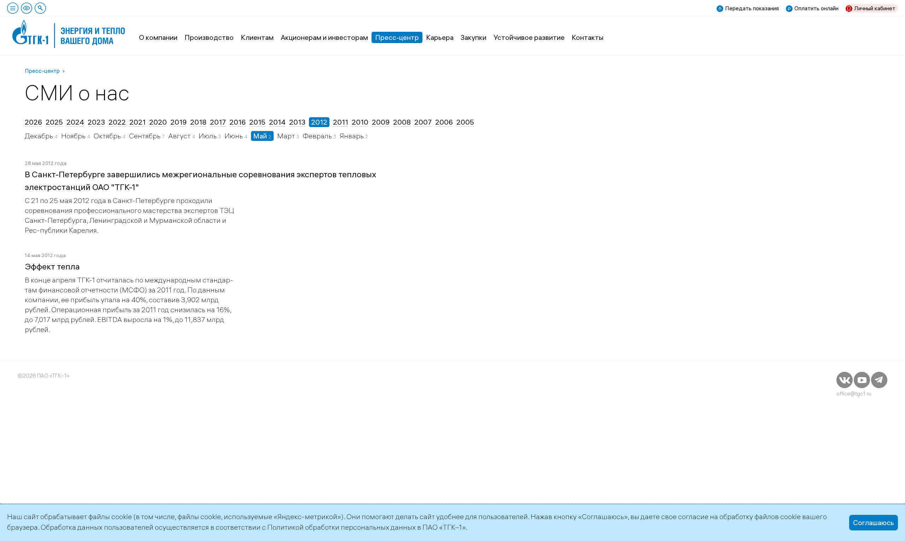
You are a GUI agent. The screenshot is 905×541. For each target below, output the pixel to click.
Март (286, 135)
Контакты (587, 37)
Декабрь (39, 135)
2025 (54, 122)
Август (180, 135)
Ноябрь (74, 135)
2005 (465, 122)
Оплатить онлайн (816, 8)
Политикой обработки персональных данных (341, 527)
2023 (96, 122)
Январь (352, 135)
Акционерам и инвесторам (324, 37)
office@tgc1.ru (853, 393)
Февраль (318, 135)
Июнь (234, 135)
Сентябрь (145, 135)
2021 (137, 122)
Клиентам (257, 37)
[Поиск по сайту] (40, 8)
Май (260, 135)
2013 (297, 122)
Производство (209, 37)
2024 (75, 122)
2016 (237, 122)
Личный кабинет (874, 8)
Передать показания (752, 8)
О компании (158, 37)
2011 (340, 122)
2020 (158, 122)
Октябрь (108, 135)
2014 (277, 122)
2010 (360, 122)
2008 (402, 122)
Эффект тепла (52, 266)
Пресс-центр (397, 37)
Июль (208, 135)
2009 (381, 122)
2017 (218, 122)
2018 (198, 122)
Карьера (440, 37)
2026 (33, 122)
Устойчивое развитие (529, 37)
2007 (423, 122)
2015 (257, 122)
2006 (444, 122)
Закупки (473, 37)
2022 (117, 122)
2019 (178, 122)
